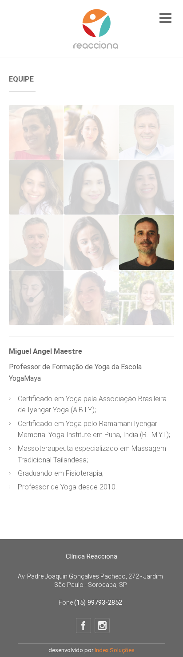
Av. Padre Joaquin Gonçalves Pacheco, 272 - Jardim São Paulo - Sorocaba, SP (90, 581)
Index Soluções (115, 650)
